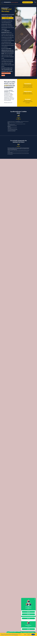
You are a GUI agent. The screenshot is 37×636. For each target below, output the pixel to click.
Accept (33, 634)
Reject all (29, 634)
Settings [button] (25, 634)
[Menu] (35, 2)
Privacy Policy (16, 634)
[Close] (35, 634)
